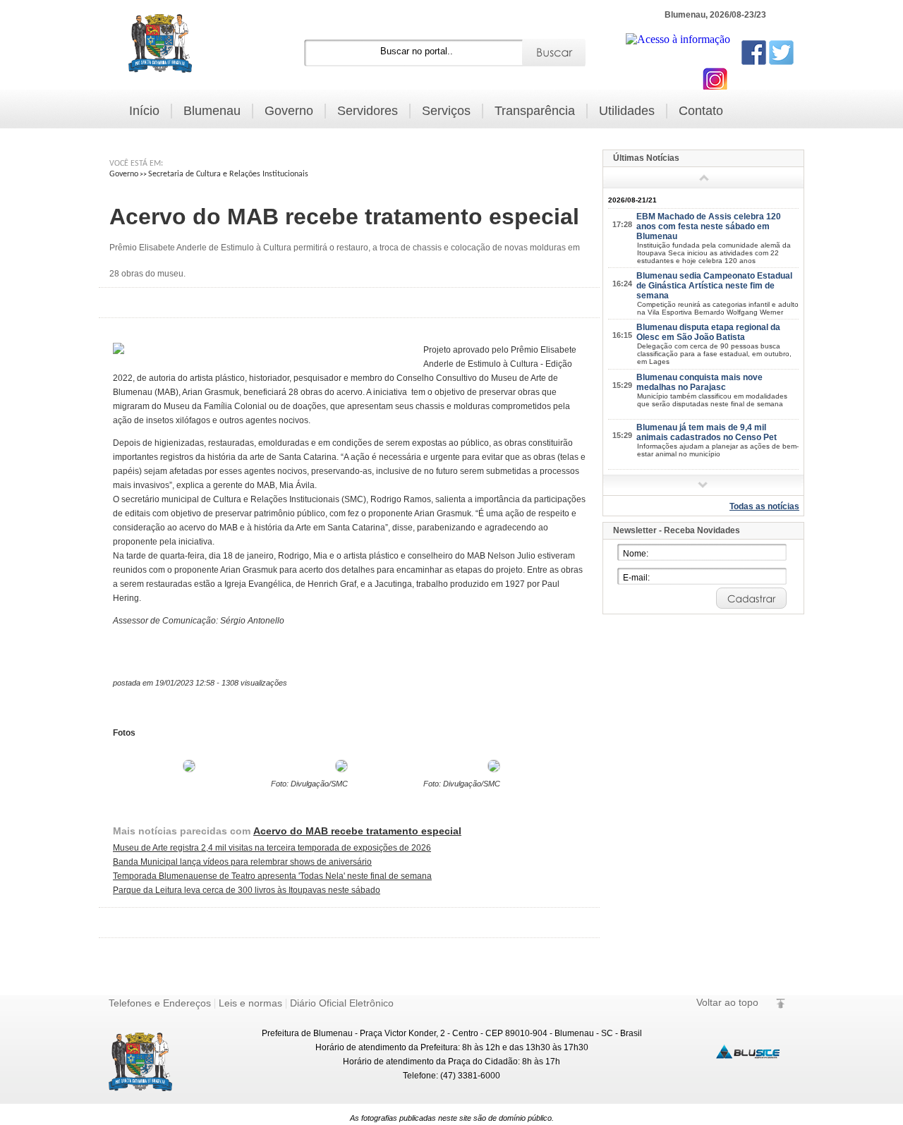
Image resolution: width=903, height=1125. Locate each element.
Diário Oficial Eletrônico (342, 1003)
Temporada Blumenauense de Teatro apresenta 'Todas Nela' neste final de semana (272, 876)
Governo (289, 111)
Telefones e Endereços (160, 1003)
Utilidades (627, 111)
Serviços (446, 111)
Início (144, 111)
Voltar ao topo (727, 1002)
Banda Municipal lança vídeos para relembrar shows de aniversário (242, 862)
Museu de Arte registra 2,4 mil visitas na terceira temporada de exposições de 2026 (272, 848)
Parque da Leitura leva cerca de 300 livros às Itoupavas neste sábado (246, 890)
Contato (701, 111)
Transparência (535, 111)
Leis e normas (250, 1003)
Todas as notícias (764, 506)
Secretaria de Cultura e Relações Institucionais (228, 174)
